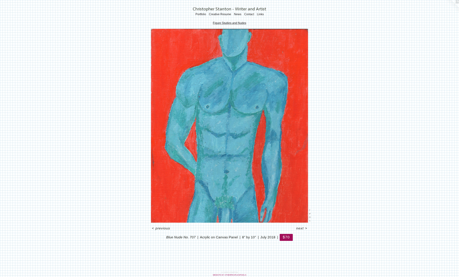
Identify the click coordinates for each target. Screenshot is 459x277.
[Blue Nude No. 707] (229, 126)
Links (260, 14)
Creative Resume (220, 14)
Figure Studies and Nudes (229, 22)
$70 (286, 237)
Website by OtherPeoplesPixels (229, 275)
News (237, 14)
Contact (249, 14)
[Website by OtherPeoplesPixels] (452, 7)
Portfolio (200, 14)
